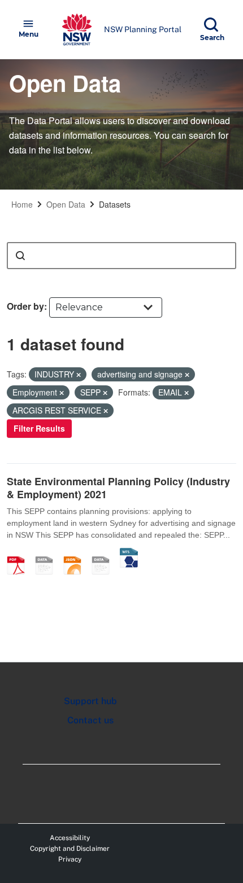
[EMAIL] (48, 553)
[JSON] (76, 553)
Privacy (69, 859)
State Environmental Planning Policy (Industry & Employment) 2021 (118, 488)
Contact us (90, 720)
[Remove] (78, 374)
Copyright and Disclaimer (70, 849)
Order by (25, 306)
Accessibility (70, 838)
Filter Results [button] (39, 428)
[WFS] (129, 553)
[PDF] (20, 553)
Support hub (90, 701)
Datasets (115, 204)
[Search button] (20, 255)
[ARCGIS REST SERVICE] (105, 553)
